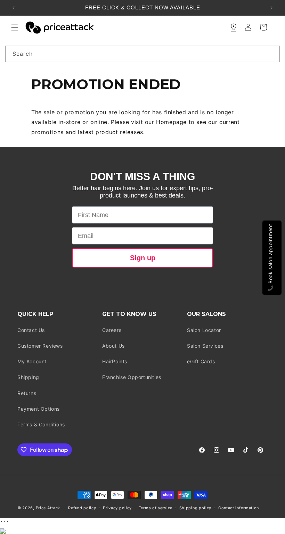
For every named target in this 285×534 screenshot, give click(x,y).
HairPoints (114, 361)
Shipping (28, 377)
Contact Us (31, 330)
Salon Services (205, 346)
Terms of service (155, 507)
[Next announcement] (271, 7)
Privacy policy (117, 507)
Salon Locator (204, 330)
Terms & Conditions (41, 424)
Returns (26, 393)
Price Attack (48, 507)
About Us (113, 346)
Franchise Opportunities (131, 377)
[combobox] (142, 54)
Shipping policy (195, 507)
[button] (14, 27)
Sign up (142, 258)
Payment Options (38, 409)
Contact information (238, 507)
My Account (32, 361)
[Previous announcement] (13, 7)
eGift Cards (201, 361)
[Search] (271, 53)
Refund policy (82, 507)
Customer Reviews (40, 346)
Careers (111, 330)
